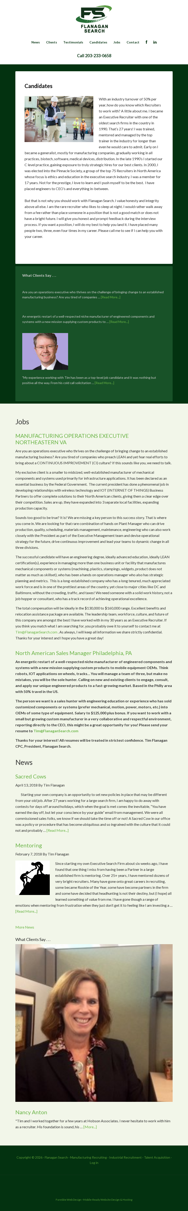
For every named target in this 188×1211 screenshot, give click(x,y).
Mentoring (28, 845)
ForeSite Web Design (68, 1199)
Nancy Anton (31, 1112)
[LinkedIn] (155, 42)
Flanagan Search (94, 19)
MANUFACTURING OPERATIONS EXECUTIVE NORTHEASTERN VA (84, 439)
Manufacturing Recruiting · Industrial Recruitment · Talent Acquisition (120, 1157)
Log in (94, 1163)
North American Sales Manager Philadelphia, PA (73, 653)
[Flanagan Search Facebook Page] (146, 42)
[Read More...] (110, 297)
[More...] (90, 1127)
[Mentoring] (32, 879)
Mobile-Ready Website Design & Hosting (107, 1199)
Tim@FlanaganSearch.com (36, 632)
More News (24, 927)
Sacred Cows (30, 776)
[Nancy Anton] (94, 1023)
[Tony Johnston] (45, 352)
